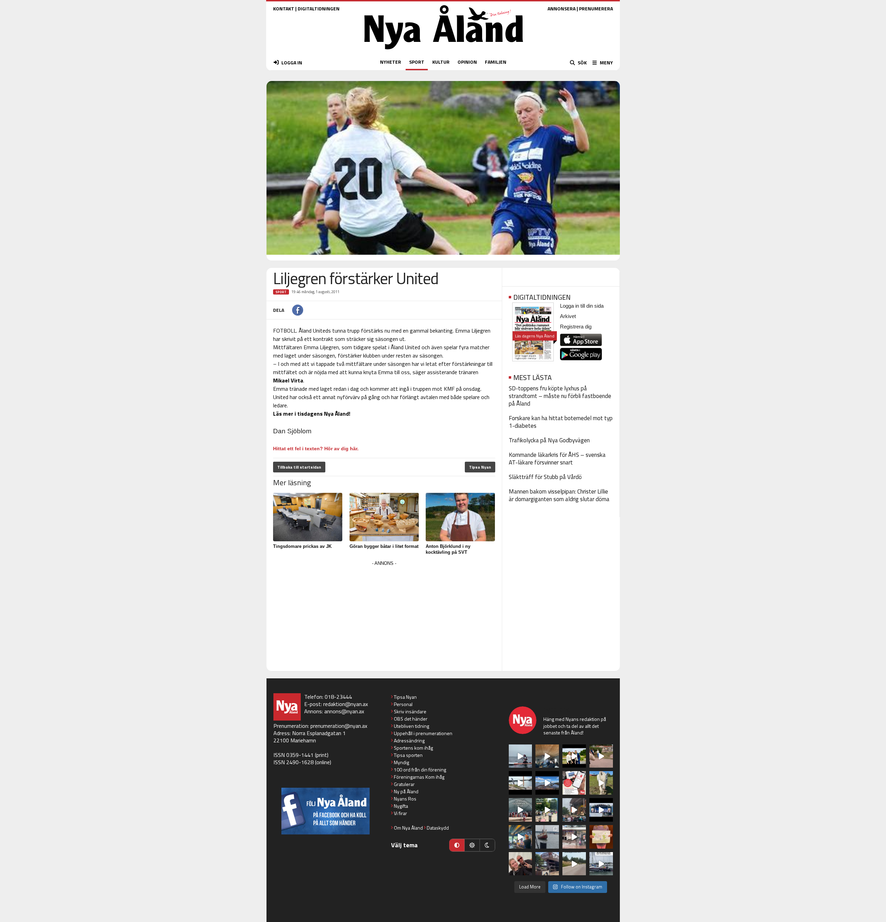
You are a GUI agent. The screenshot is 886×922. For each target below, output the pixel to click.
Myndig (401, 762)
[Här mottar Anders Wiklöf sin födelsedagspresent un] (520, 837)
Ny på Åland (406, 791)
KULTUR (441, 61)
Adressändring (409, 740)
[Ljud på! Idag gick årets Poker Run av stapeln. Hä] (601, 864)
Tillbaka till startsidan (299, 467)
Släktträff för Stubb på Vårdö (545, 476)
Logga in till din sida (582, 306)
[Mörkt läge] (487, 845)
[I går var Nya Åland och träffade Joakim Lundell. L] (520, 864)
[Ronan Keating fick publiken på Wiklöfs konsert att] (574, 810)
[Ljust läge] (472, 845)
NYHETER (390, 61)
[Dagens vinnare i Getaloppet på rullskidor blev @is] (574, 864)
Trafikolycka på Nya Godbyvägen (549, 440)
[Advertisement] (384, 616)
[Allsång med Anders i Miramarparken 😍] (601, 810)
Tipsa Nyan (480, 467)
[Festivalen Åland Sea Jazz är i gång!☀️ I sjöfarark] (547, 756)
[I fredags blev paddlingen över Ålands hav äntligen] (520, 756)
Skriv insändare (410, 711)
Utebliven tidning (411, 726)
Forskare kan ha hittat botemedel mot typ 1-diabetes (561, 422)
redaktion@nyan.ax (345, 704)
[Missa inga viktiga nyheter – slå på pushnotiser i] (574, 783)
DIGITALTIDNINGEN (319, 8)
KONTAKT (283, 8)
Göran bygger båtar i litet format (384, 546)
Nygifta (401, 806)
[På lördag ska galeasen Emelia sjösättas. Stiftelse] (547, 864)
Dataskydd (438, 827)
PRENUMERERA (596, 8)
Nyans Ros (405, 798)
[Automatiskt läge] (456, 845)
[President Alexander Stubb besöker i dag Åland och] (601, 756)
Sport (281, 292)
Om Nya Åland (408, 827)
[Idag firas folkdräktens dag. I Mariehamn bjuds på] (520, 810)
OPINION (467, 61)
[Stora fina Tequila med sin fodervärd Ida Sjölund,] (601, 783)
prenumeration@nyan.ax (338, 726)
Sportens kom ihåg (413, 747)
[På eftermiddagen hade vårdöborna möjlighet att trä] (574, 756)
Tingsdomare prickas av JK (302, 546)
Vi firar (400, 813)
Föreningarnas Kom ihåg (419, 776)
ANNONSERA (562, 8)
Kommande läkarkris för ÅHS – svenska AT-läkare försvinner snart (557, 458)
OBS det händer (410, 718)
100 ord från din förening (420, 769)
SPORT (416, 61)
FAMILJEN (495, 61)
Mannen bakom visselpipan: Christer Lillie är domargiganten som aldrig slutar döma (559, 495)
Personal (403, 704)
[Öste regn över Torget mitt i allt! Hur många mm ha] (574, 837)
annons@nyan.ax (344, 711)
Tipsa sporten (408, 755)
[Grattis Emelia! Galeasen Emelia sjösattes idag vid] (547, 837)
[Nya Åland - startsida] (443, 51)
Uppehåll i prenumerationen (423, 733)
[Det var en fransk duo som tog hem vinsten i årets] (520, 783)
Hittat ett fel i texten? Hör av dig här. (316, 448)
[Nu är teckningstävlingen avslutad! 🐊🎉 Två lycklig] (601, 837)
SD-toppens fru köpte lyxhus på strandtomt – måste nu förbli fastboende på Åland (560, 396)
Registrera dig (575, 326)
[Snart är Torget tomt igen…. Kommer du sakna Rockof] (547, 810)
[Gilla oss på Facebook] (325, 811)
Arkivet (568, 316)
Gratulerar (404, 784)
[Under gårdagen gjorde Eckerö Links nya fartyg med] (547, 783)
